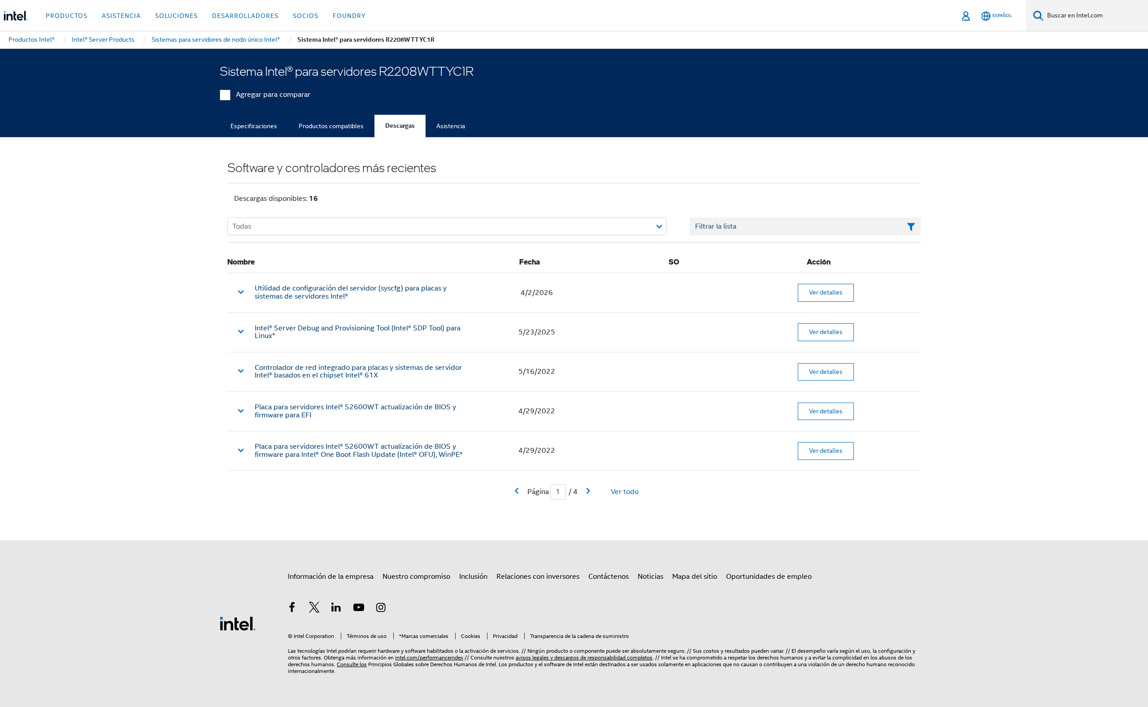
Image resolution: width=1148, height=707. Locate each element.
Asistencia (450, 126)
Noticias (650, 576)
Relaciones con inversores (537, 576)
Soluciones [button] (176, 16)
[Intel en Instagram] (380, 609)
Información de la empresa (331, 576)
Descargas (400, 125)
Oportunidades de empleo (769, 576)
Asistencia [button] (121, 16)
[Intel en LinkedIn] (336, 609)
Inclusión (473, 576)
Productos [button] (66, 16)
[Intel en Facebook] (292, 609)
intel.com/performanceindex (429, 657)
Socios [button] (305, 16)
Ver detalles (826, 292)
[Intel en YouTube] (358, 609)
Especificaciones (253, 126)
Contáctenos (608, 576)
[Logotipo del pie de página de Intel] (238, 623)
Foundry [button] (349, 16)
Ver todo (625, 491)
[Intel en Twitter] (314, 609)
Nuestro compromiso (416, 576)
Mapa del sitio (694, 576)
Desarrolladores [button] (245, 16)
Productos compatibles (331, 126)
